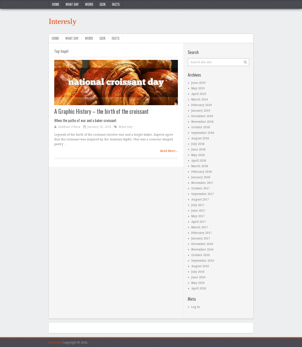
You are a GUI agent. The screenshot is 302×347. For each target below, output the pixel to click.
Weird (89, 4)
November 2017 (202, 182)
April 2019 (198, 93)
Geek (103, 4)
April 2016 (198, 288)
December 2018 (202, 116)
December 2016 (202, 244)
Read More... (169, 151)
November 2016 (202, 249)
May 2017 (198, 216)
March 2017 (199, 227)
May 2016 (198, 282)
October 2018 (200, 127)
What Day (72, 4)
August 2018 (200, 138)
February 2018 (201, 171)
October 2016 (200, 255)
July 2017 (197, 205)
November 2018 (202, 121)
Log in (195, 307)
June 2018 (198, 149)
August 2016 (200, 266)
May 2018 (198, 155)
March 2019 (199, 99)
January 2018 (200, 177)
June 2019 (198, 82)
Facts (116, 4)
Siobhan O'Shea (69, 126)
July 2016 (197, 271)
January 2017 (200, 238)
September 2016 (202, 260)
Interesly (62, 21)
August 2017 (200, 199)
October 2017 (200, 188)
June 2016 (198, 277)
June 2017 (198, 210)
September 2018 (202, 132)
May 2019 (198, 88)
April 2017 (198, 221)
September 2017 (202, 194)
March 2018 (199, 166)
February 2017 (201, 232)
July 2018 (197, 144)
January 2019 (200, 110)
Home (55, 4)
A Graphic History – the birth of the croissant (101, 115)
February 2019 (201, 105)
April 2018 (198, 160)
